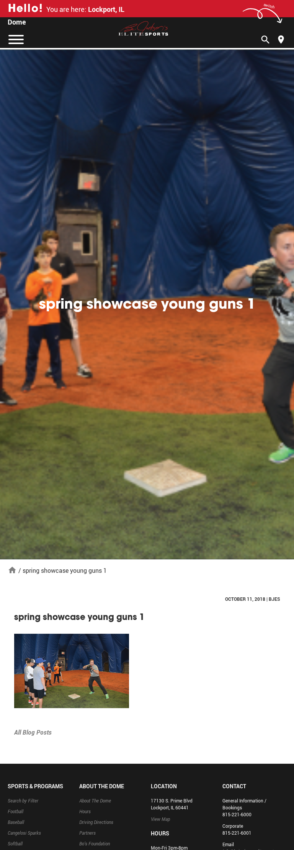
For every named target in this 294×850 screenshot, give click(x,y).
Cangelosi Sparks (24, 833)
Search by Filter (23, 800)
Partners (87, 833)
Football (15, 811)
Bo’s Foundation (94, 843)
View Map (160, 819)
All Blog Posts (33, 732)
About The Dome (95, 800)
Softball (15, 843)
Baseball (16, 822)
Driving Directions (96, 822)
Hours (85, 811)
